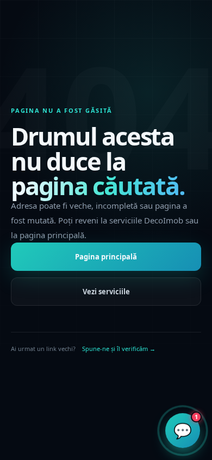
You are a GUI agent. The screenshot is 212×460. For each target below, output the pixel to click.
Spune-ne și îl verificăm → (118, 348)
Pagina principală (106, 257)
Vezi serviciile (106, 291)
